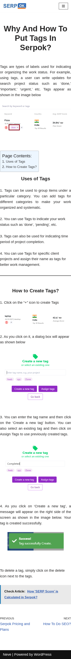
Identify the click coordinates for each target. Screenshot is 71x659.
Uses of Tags (15, 161)
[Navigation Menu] (63, 6)
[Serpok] (15, 6)
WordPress (42, 654)
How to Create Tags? (21, 167)
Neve (7, 654)
